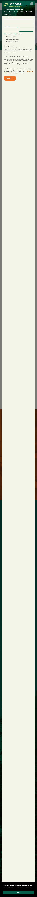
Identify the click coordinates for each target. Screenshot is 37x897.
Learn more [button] (27, 888)
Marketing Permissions (9, 46)
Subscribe (9, 78)
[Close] (31, 3)
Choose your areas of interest (12, 34)
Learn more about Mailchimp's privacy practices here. (18, 72)
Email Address (8, 18)
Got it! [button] (18, 892)
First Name (7, 26)
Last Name (22, 26)
